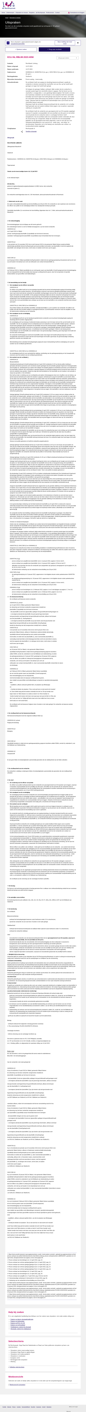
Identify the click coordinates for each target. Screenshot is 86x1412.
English (4, 1406)
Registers (32, 12)
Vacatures (38, 1406)
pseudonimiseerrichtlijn (18, 44)
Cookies (19, 1406)
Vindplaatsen (11, 128)
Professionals (50, 12)
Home (3, 12)
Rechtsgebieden (12, 76)
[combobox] (67, 58)
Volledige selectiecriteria (17, 1367)
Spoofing (33, 1406)
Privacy (14, 1406)
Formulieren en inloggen (77, 12)
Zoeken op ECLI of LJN (17, 1323)
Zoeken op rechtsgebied (17, 1325)
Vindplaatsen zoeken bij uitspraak (20, 1327)
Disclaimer (49, 1406)
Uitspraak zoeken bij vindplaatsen (20, 1329)
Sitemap (9, 1406)
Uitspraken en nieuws (22, 12)
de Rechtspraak (40, 12)
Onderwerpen (10, 12)
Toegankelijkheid (26, 1406)
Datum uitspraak (12, 66)
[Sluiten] (78, 43)
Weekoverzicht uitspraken (17, 1384)
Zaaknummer (11, 72)
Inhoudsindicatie (12, 82)
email (82, 1407)
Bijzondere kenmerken (14, 79)
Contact (57, 12)
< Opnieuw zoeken (21, 49)
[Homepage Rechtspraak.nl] (8, 5)
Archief (44, 1406)
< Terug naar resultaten (55, 49)
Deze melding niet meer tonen (65, 43)
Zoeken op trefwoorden (17, 1321)
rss (79, 1407)
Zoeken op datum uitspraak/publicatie (21, 1319)
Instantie (10, 63)
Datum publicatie (12, 69)
